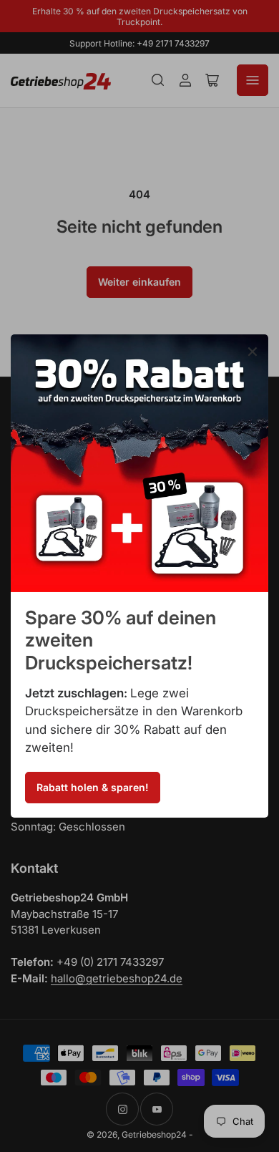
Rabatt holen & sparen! (92, 787)
